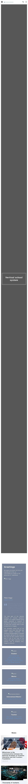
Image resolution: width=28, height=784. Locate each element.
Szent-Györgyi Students (14, 657)
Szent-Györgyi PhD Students (14, 659)
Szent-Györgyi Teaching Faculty (14, 718)
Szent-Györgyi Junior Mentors (14, 680)
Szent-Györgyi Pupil (14, 655)
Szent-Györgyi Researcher (14, 662)
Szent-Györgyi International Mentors (14, 699)
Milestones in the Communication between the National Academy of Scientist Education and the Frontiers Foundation (13, 756)
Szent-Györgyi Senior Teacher (13, 716)
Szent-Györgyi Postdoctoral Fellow (14, 660)
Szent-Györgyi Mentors (14, 678)
